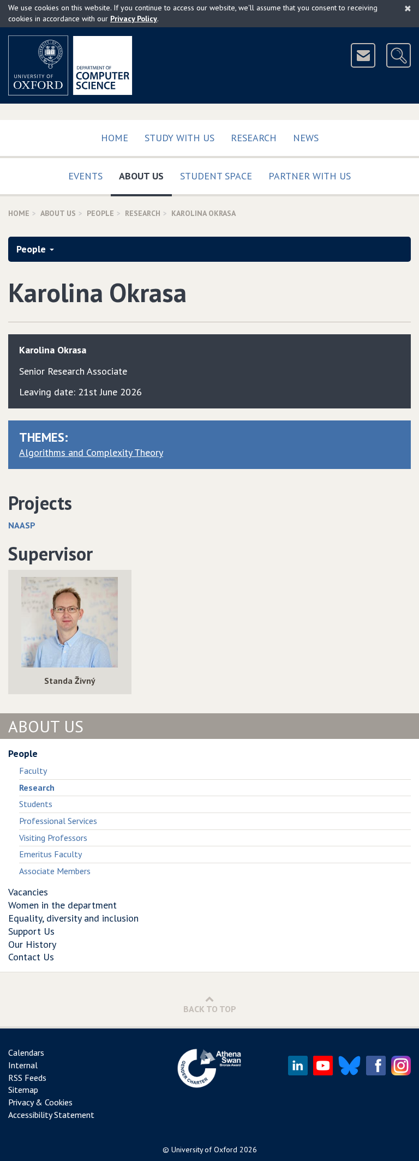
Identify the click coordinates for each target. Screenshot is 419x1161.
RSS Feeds (27, 1077)
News (306, 137)
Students (35, 803)
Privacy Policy (133, 18)
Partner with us (309, 176)
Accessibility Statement (51, 1114)
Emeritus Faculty (50, 854)
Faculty (33, 770)
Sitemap (23, 1089)
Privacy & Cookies (40, 1102)
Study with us (179, 137)
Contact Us (31, 957)
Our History (32, 944)
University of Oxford (204, 1149)
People (100, 213)
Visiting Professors (53, 837)
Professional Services (58, 820)
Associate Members (55, 870)
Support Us (31, 931)
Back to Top (209, 1008)
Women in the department (62, 905)
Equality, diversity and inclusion (73, 918)
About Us (145, 175)
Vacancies (28, 892)
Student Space (216, 176)
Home (114, 137)
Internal (23, 1065)
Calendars (26, 1052)
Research (254, 137)
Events (85, 176)
